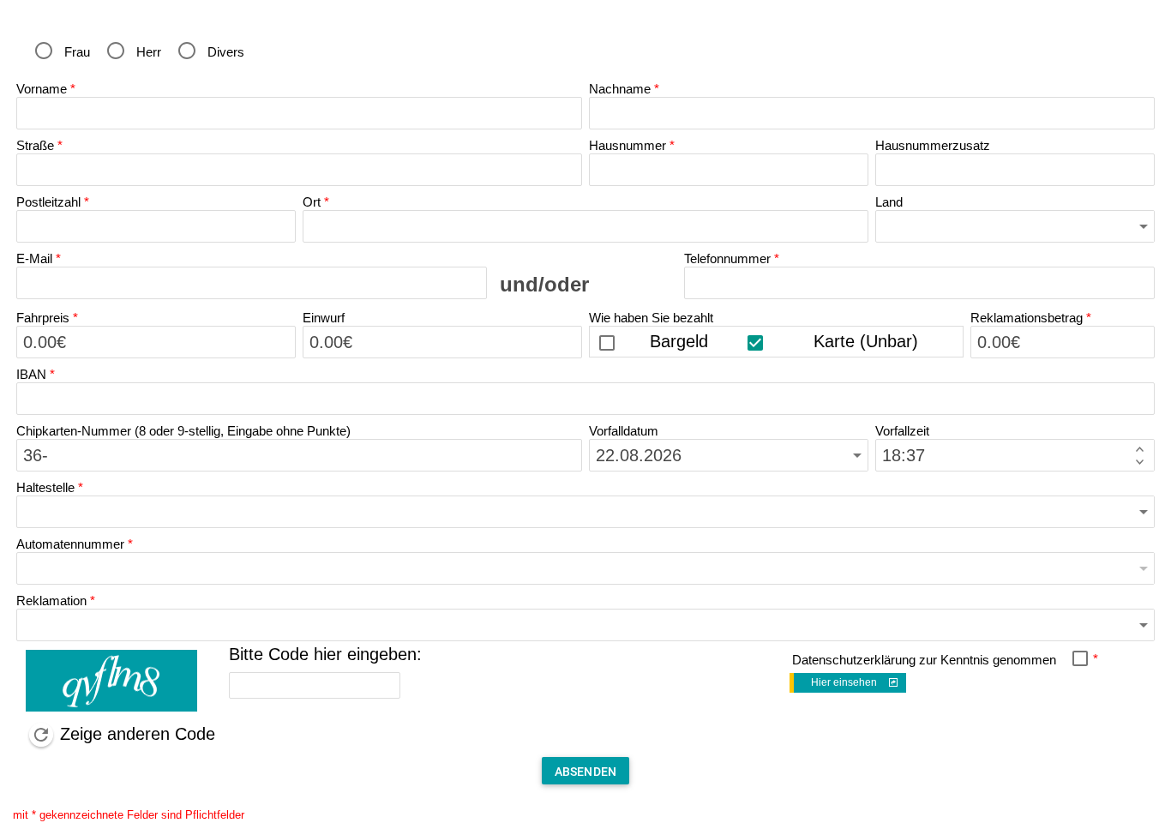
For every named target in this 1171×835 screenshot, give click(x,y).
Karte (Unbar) (866, 341)
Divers (225, 52)
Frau (77, 52)
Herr (148, 52)
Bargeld (679, 341)
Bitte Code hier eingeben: (325, 654)
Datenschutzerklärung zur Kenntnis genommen (924, 659)
